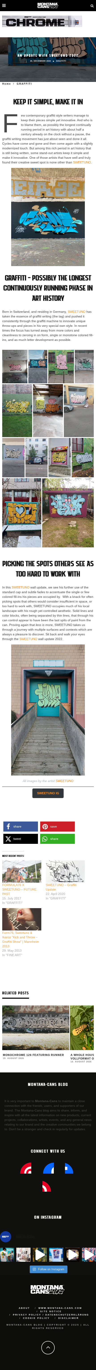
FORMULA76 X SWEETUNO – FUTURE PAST (19, 889)
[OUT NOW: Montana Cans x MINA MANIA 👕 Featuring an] (7, 1255)
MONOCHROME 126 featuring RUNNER (33, 1055)
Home (6, 83)
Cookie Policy (36, 1318)
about (24, 1308)
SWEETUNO (82, 162)
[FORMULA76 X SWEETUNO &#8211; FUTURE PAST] (21, 871)
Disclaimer (68, 1318)
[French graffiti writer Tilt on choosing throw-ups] (40, 1255)
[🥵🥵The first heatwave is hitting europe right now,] (72, 1255)
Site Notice (51, 1311)
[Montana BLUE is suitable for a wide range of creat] (89, 1255)
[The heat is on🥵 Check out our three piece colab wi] (56, 1255)
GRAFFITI (61, 61)
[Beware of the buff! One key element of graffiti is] (23, 1255)
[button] (14, 366)
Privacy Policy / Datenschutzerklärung (51, 1315)
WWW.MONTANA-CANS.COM (60, 1308)
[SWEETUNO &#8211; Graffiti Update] (65, 871)
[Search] (92, 5)
